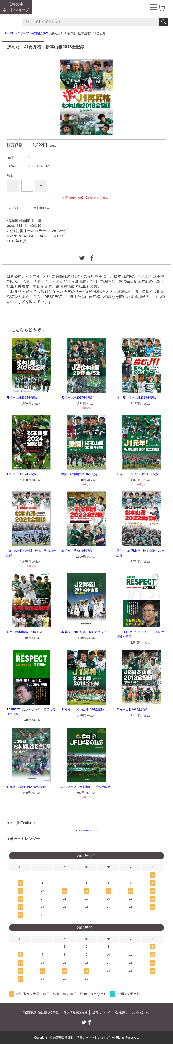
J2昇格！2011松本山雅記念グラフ (83, 632)
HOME (9, 33)
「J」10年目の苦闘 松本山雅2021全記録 (31, 553)
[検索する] (163, 22)
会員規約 (121, 1012)
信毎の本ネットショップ (16, 7)
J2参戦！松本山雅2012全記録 (26, 786)
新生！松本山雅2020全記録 (24, 632)
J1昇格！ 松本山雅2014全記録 (82, 709)
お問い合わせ (141, 1012)
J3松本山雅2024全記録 (21, 474)
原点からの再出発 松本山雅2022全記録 (140, 553)
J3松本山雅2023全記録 (76, 550)
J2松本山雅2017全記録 (76, 397)
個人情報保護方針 (75, 1012)
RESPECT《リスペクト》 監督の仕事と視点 (30, 712)
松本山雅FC (40, 33)
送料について (101, 1012)
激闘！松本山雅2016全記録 (79, 474)
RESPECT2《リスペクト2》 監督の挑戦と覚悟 (140, 634)
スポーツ (23, 33)
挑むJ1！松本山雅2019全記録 (136, 397)
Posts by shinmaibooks (86, 830)
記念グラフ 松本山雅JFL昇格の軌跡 (86, 786)
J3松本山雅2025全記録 (21, 397)
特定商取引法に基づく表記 (41, 1012)
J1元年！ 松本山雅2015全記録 (137, 474)
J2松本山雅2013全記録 (131, 709)
